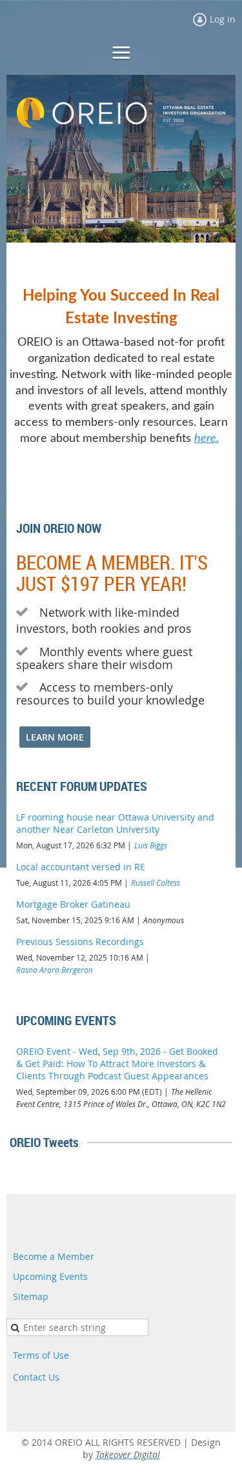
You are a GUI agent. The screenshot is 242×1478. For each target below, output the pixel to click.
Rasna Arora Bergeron (54, 969)
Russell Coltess (155, 882)
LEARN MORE (55, 737)
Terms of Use (41, 1355)
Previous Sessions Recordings (80, 941)
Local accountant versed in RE (80, 867)
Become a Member (53, 1256)
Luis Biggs (150, 845)
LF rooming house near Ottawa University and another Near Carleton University (115, 823)
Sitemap (30, 1296)
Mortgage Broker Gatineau (73, 904)
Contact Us (36, 1377)
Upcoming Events (50, 1276)
